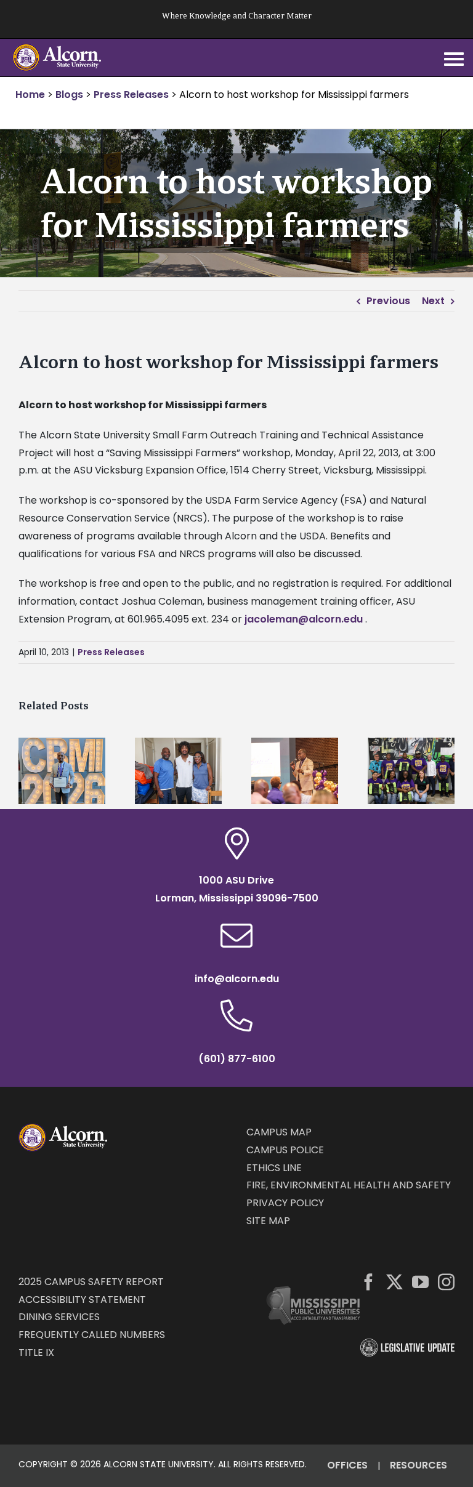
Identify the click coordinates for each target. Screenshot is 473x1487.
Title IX (36, 1352)
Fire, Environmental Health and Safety (348, 1185)
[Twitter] (394, 1281)
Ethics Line (274, 1168)
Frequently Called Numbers (91, 1335)
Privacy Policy (285, 1203)
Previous (388, 301)
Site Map (268, 1221)
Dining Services (59, 1317)
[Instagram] (446, 1281)
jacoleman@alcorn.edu (304, 619)
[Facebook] (368, 1281)
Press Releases (111, 652)
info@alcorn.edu (237, 979)
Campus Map (279, 1132)
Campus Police (285, 1150)
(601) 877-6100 (236, 1059)
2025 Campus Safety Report (91, 1282)
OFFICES (347, 1465)
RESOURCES (418, 1465)
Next (433, 301)
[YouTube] (420, 1281)
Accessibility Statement (82, 1299)
